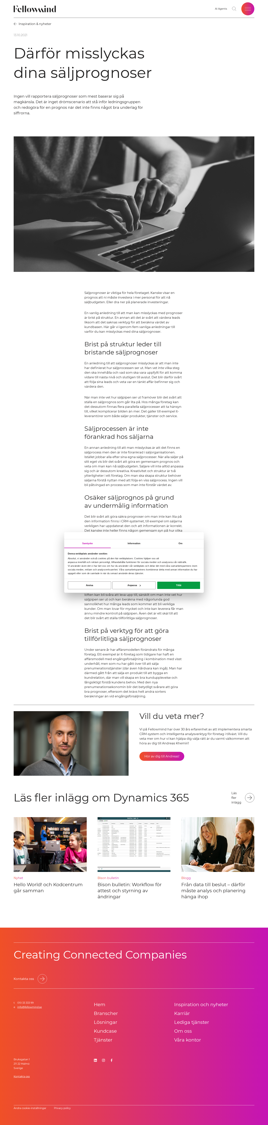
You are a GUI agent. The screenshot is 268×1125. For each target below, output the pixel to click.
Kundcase (105, 1031)
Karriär (182, 1013)
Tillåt (178, 585)
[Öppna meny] (247, 8)
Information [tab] (134, 543)
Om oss (183, 1031)
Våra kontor (187, 1040)
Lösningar (105, 1022)
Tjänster (103, 1040)
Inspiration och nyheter (201, 1004)
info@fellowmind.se (29, 1007)
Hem (99, 1004)
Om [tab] (180, 543)
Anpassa (132, 585)
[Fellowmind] (36, 8)
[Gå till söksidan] (234, 9)
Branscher (106, 1013)
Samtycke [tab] (87, 543)
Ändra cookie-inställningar (30, 1108)
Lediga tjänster (191, 1022)
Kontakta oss (22, 1076)
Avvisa (89, 585)
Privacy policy (62, 1108)
